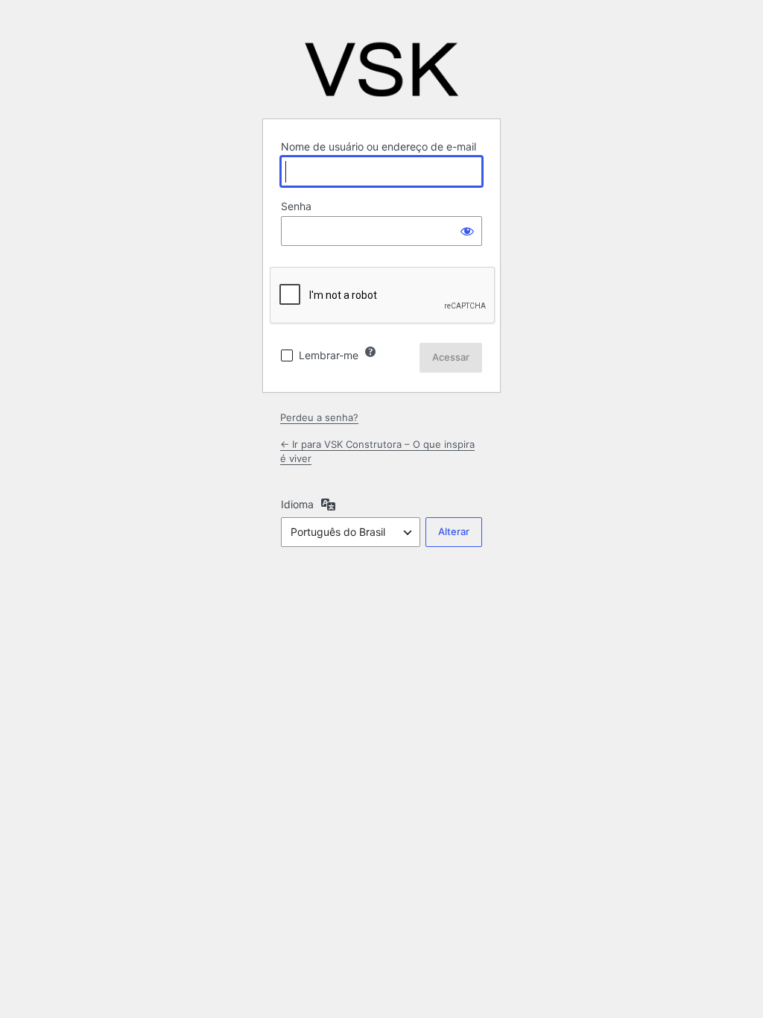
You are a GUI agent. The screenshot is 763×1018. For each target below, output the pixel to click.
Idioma (297, 504)
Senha (296, 206)
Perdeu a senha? (319, 417)
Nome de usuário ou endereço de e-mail (378, 146)
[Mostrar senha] (467, 231)
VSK (381, 69)
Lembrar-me (328, 355)
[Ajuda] (370, 352)
